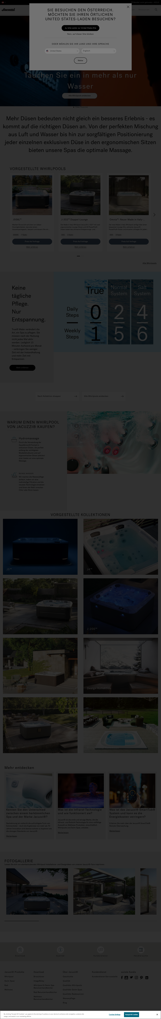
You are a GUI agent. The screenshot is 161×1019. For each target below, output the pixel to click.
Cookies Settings (114, 1015)
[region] (80, 1015)
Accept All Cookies (131, 1015)
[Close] (157, 1014)
